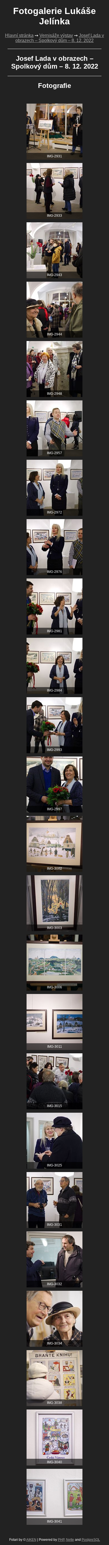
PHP (61, 1540)
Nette (70, 1540)
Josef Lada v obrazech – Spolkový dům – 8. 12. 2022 (59, 38)
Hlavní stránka (19, 35)
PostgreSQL (91, 1540)
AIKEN (31, 1540)
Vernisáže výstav (56, 35)
